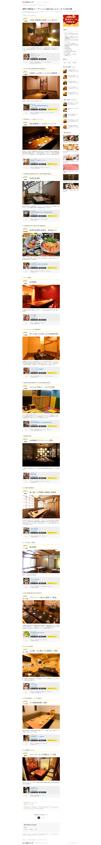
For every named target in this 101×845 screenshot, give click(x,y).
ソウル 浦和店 (67, 42)
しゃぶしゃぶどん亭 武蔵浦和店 (70, 43)
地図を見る (49, 62)
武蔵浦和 (26, 829)
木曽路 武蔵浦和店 (68, 48)
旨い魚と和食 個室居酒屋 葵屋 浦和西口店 (35, 68)
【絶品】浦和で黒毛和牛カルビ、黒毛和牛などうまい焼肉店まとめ (73, 127)
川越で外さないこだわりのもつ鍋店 (69, 142)
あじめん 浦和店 (67, 52)
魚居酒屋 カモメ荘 (68, 55)
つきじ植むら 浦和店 (29, 542)
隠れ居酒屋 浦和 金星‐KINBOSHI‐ (70, 51)
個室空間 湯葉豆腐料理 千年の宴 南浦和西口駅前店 (37, 382)
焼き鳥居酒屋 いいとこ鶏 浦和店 (70, 54)
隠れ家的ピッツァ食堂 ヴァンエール (71, 36)
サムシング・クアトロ (68, 32)
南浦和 (36, 829)
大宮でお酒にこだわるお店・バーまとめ (70, 181)
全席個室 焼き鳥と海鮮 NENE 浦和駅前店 (35, 225)
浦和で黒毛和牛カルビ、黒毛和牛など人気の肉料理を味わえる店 (73, 121)
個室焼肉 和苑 (67, 47)
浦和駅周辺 (31, 829)
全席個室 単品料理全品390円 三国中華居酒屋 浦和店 (37, 174)
